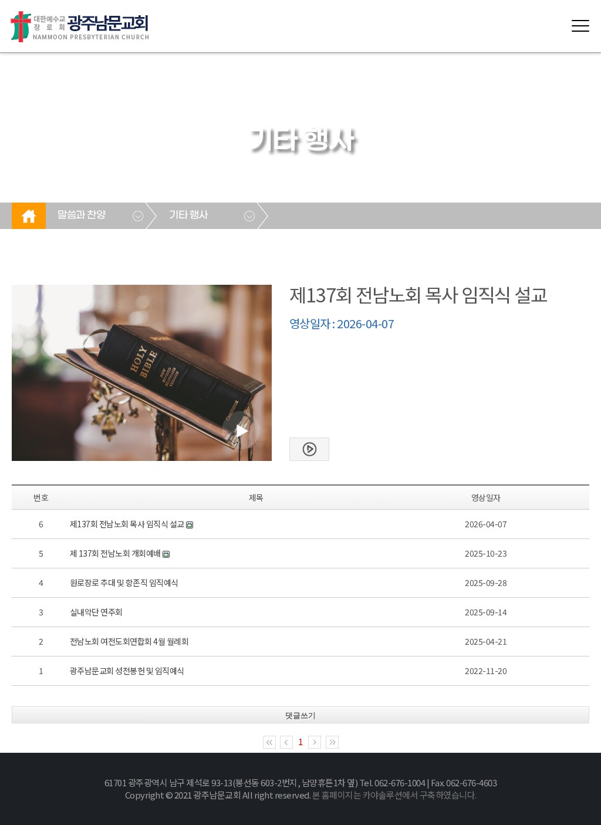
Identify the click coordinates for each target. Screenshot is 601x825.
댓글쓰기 (300, 715)
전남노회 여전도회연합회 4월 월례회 (129, 641)
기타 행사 (188, 215)
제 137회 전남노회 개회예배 (116, 553)
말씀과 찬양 (81, 215)
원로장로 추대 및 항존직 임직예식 (124, 582)
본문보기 (309, 449)
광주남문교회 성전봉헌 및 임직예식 (127, 670)
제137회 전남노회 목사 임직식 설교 (127, 524)
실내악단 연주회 (96, 612)
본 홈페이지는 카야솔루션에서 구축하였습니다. (394, 795)
